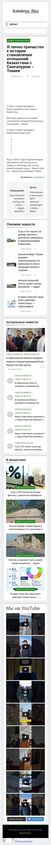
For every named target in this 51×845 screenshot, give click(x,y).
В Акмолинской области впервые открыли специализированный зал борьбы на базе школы (25, 361)
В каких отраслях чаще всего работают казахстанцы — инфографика (25, 597)
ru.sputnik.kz (38, 177)
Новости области (32, 354)
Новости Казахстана (18, 41)
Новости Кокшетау (14, 354)
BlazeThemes (25, 833)
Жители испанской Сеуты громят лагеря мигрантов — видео (29, 283)
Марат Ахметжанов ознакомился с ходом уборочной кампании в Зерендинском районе (29, 419)
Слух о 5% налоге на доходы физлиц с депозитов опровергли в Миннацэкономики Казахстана (30, 238)
